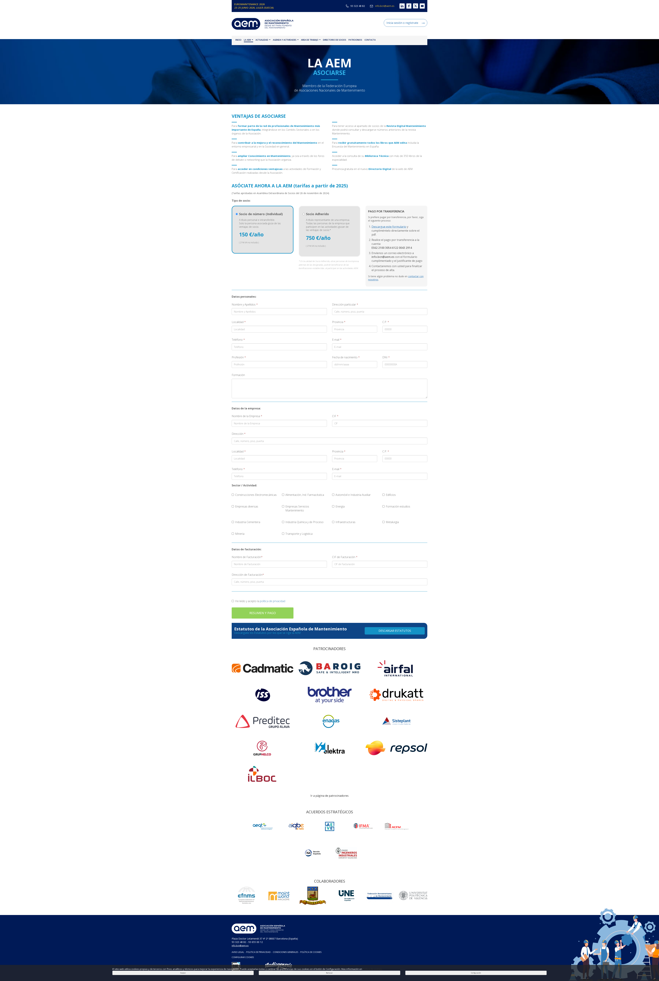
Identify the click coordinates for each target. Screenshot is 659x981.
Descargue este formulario (389, 227)
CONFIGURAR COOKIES (243, 957)
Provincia (338, 322)
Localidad (239, 322)
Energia (340, 506)
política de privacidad (272, 601)
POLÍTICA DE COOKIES (310, 952)
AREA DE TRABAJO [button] (310, 39)
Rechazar (329, 973)
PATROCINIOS (355, 39)
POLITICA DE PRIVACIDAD (258, 952)
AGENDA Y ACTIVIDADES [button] (285, 39)
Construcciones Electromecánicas (256, 495)
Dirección (239, 434)
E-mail (337, 340)
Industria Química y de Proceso (304, 522)
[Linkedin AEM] (399, 5)
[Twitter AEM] (414, 5)
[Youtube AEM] (421, 5)
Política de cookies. (372, 969)
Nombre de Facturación (247, 557)
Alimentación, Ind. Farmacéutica (304, 495)
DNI (386, 357)
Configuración (476, 973)
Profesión (239, 357)
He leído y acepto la (260, 601)
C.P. (385, 322)
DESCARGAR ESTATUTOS (395, 631)
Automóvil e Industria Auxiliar (353, 495)
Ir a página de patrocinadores (329, 796)
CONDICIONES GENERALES (285, 952)
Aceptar (183, 973)
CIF (335, 416)
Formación (238, 375)
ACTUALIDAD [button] (262, 39)
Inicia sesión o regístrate (402, 23)
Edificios (391, 495)
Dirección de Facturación (248, 575)
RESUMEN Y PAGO (262, 613)
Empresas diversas (246, 506)
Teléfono (238, 340)
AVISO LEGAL (238, 952)
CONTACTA (370, 39)
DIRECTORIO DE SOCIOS (334, 39)
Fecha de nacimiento (346, 357)
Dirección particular (345, 304)
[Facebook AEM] (408, 5)
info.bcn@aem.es (384, 6)
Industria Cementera (247, 522)
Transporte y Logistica (299, 534)
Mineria (239, 534)
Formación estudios (398, 506)
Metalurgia (392, 522)
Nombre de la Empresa (247, 416)
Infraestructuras (345, 522)
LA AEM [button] (247, 39)
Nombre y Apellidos (245, 304)
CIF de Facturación (344, 557)
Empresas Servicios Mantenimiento (297, 508)
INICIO (238, 39)
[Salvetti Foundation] (329, 826)
